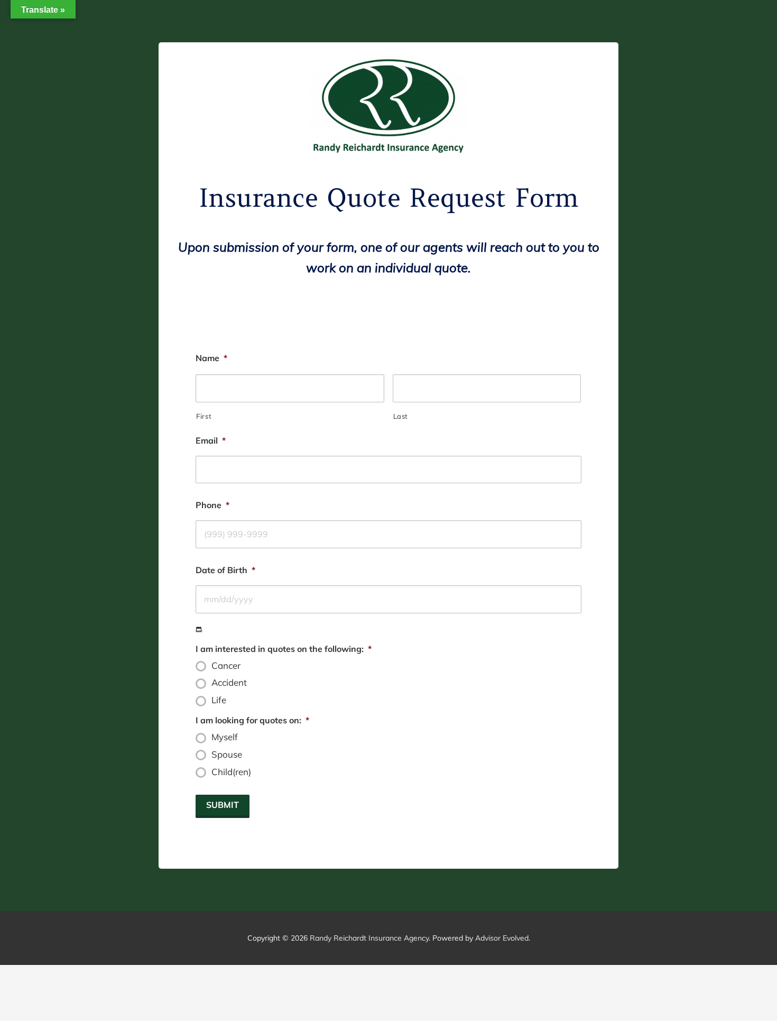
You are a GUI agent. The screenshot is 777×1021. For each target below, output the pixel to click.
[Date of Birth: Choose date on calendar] (199, 629)
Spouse (226, 754)
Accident (229, 682)
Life (218, 700)
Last (401, 416)
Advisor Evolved (502, 938)
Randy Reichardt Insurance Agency (369, 938)
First (203, 416)
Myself (224, 737)
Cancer (225, 665)
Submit (222, 804)
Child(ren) (231, 772)
